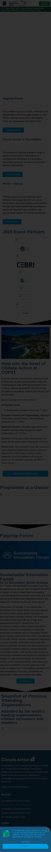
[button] (47, 830)
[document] (25, 426)
